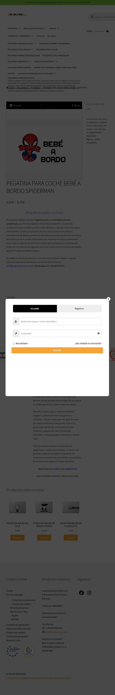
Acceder (57, 350)
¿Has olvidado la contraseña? (88, 343)
